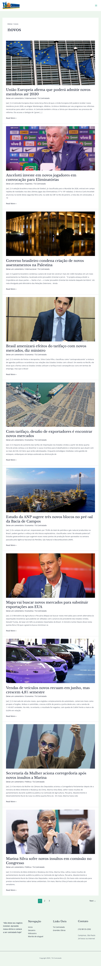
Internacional (30, 98)
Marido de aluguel (35, 936)
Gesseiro (31, 930)
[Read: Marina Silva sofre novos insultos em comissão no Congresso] (50, 831)
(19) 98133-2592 (84, 929)
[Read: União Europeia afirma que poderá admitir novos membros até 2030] (50, 62)
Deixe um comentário (15, 98)
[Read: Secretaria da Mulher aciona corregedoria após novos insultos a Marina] (50, 746)
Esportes (28, 184)
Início (30, 927)
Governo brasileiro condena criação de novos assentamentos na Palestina (45, 263)
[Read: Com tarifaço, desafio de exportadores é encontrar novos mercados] (50, 404)
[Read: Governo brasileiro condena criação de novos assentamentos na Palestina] (50, 233)
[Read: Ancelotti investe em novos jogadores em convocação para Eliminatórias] (50, 148)
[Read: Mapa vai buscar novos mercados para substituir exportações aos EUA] (50, 575)
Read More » (11, 118)
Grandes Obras (59, 930)
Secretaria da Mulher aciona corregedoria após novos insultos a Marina (46, 775)
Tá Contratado (59, 927)
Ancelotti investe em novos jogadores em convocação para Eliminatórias (41, 177)
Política (28, 782)
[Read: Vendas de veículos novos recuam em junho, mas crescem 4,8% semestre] (50, 660)
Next (93, 900)
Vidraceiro (32, 933)
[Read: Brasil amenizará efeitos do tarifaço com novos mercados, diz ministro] (50, 319)
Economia (29, 354)
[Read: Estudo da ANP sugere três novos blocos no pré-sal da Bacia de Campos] (50, 490)
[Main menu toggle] (96, 5)
